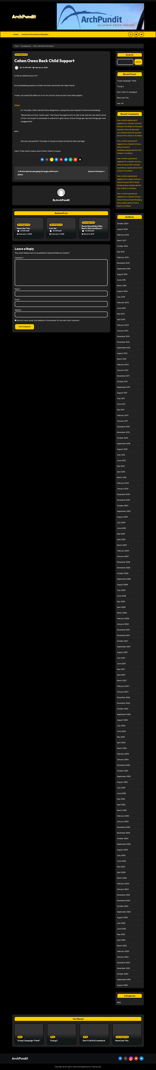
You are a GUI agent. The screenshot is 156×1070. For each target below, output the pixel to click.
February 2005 (123, 816)
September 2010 (123, 444)
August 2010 (122, 449)
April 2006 (121, 743)
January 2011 (122, 421)
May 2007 (121, 669)
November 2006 (123, 703)
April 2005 (121, 805)
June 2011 (121, 404)
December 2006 (123, 697)
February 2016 (123, 257)
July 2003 (121, 923)
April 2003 (121, 940)
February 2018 (123, 235)
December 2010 (123, 427)
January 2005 (123, 822)
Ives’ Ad (52, 228)
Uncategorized (21, 54)
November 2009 (123, 500)
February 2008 (123, 618)
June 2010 (121, 461)
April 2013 (121, 319)
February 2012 (123, 365)
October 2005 (122, 771)
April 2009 (121, 540)
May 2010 (121, 466)
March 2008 (122, 613)
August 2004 (122, 850)
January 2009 (123, 556)
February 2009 (123, 551)
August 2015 (122, 274)
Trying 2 (120, 86)
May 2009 (121, 534)
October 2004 (122, 839)
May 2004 (121, 867)
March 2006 (122, 748)
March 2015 (121, 286)
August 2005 (122, 782)
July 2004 (121, 855)
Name (17, 289)
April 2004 (121, 872)
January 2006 (123, 760)
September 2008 (124, 579)
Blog (119, 1002)
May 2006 (121, 737)
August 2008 (122, 585)
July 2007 (121, 658)
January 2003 (123, 957)
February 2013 (123, 325)
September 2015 (123, 269)
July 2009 (121, 523)
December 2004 (123, 827)
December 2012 (123, 336)
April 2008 (121, 607)
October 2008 (122, 573)
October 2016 (122, 246)
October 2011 (122, 382)
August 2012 (122, 353)
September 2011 (123, 387)
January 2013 (122, 331)
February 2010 (123, 483)
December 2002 (123, 963)
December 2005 (123, 765)
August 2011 (122, 393)
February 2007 (123, 686)
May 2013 (121, 314)
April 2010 (121, 472)
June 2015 (121, 280)
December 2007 (123, 630)
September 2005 (124, 776)
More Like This (23, 228)
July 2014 (121, 297)
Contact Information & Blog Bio (35, 34)
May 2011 (120, 410)
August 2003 (122, 918)
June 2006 (121, 731)
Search (129, 54)
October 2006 (122, 709)
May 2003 (121, 934)
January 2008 (123, 624)
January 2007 (123, 692)
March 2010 (121, 477)
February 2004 (123, 884)
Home (15, 34)
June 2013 (121, 308)
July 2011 (121, 398)
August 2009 (122, 517)
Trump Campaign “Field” (127, 81)
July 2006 (121, 726)
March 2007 (122, 681)
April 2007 (121, 675)
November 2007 (123, 635)
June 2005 (121, 793)
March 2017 (121, 241)
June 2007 (121, 664)
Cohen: (17, 105)
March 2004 (122, 878)
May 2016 (121, 252)
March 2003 (122, 946)
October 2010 (122, 438)
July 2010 (121, 455)
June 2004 (121, 861)
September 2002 (124, 980)
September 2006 (124, 714)
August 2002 (122, 985)
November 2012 (123, 342)
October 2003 (122, 906)
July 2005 (121, 788)
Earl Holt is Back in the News (130, 136)
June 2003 (121, 929)
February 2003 (123, 951)
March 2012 (121, 359)
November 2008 (123, 568)
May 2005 (121, 799)
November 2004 (123, 833)
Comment (19, 258)
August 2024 (122, 229)
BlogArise (84, 1067)
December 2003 (123, 895)
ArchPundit (24, 16)
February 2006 (123, 754)
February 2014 (123, 303)
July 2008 (121, 590)
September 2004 (124, 844)
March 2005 (122, 810)
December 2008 (123, 562)
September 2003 (124, 912)
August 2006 (122, 720)
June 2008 (121, 596)
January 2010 (122, 489)
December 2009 (123, 494)
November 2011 (123, 376)
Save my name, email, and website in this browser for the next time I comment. (48, 320)
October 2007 (122, 641)
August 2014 (122, 291)
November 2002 (123, 968)
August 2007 (122, 652)
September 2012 (123, 348)
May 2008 (121, 602)
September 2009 (124, 511)
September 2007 (124, 647)
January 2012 (122, 370)
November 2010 (123, 432)
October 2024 (122, 224)
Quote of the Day (95, 171)
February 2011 (123, 415)
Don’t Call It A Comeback (127, 92)
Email (17, 300)
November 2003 (123, 901)
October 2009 (122, 506)
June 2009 (121, 528)
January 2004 (123, 889)
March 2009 (122, 545)
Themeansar (96, 1067)
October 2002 (122, 974)
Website (18, 310)
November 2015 (123, 263)
